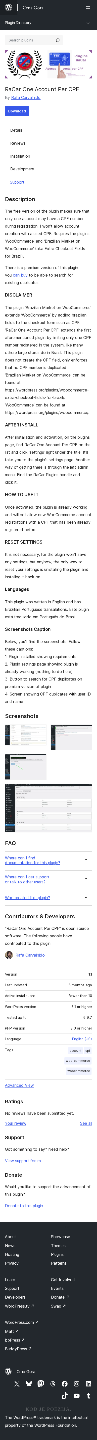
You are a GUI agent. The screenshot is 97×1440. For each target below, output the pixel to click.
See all (86, 1123)
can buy (20, 275)
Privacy (12, 1263)
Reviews (18, 143)
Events (57, 1288)
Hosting (12, 1254)
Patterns (59, 1263)
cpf (87, 1051)
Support (17, 182)
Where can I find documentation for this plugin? (32, 860)
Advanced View (19, 1085)
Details (16, 130)
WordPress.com (22, 1322)
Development (22, 168)
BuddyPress (18, 1348)
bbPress (15, 1340)
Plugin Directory (18, 22)
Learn (10, 1279)
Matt (12, 1331)
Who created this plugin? (27, 897)
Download (17, 111)
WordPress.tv (20, 1306)
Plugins (57, 1254)
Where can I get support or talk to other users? (27, 879)
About (10, 1236)
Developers (15, 1297)
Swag (58, 1306)
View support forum (23, 1160)
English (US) (82, 1039)
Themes (58, 1245)
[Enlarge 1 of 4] (39, 731)
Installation (20, 156)
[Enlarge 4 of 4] (85, 790)
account (75, 1051)
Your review (15, 1123)
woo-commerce (78, 1061)
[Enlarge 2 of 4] (85, 731)
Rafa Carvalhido (26, 97)
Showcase (60, 1236)
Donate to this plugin (24, 1205)
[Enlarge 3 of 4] (39, 760)
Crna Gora (26, 1371)
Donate (60, 1297)
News (10, 1245)
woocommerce (78, 1071)
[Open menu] (89, 7)
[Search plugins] (58, 40)
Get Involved (63, 1279)
